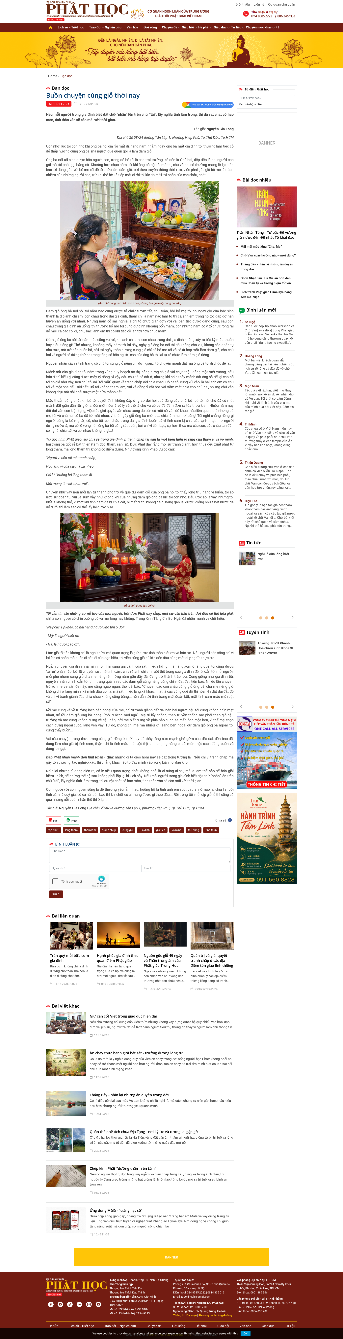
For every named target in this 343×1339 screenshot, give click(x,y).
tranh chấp (109, 830)
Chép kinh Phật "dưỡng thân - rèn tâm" (123, 1168)
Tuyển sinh (257, 632)
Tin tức (253, 543)
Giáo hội (188, 27)
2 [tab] (267, 618)
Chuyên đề (169, 27)
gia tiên (160, 830)
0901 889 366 (259, 1292)
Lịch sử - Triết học (71, 27)
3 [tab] (273, 618)
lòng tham (71, 830)
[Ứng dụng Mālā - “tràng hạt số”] (67, 1223)
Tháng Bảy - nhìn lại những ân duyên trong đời (129, 1094)
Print (73, 820)
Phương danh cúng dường (215, 1315)
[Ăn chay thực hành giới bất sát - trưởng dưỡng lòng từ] (67, 1066)
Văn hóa (132, 27)
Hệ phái (203, 27)
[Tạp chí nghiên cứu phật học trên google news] (207, 105)
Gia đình (145, 830)
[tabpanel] (71, 959)
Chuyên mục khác (259, 27)
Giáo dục (220, 27)
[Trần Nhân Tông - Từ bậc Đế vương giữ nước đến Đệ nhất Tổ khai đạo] (267, 207)
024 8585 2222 (196, 1292)
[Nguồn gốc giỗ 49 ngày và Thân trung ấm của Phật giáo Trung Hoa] (165, 936)
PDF (55, 820)
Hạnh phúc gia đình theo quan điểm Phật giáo (118, 958)
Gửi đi (56, 894)
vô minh (176, 830)
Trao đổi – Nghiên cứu (105, 27)
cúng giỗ (127, 830)
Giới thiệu (242, 4)
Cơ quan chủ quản (281, 4)
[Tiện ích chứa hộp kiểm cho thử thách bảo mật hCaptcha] (79, 881)
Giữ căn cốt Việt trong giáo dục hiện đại (123, 1016)
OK (246, 1333)
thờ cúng (193, 830)
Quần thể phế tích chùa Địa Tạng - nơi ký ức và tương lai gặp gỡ (144, 1131)
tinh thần (211, 830)
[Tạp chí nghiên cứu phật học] (87, 11)
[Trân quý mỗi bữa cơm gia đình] (71, 936)
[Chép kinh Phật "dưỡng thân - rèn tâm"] (67, 1181)
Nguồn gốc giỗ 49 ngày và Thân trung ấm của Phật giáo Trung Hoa (163, 960)
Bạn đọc (66, 76)
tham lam (90, 830)
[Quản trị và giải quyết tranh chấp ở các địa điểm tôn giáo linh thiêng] (212, 936)
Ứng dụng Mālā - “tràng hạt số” (116, 1210)
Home (52, 76)
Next (292, 617)
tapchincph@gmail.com (195, 1296)
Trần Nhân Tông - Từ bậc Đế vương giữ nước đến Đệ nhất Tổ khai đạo (266, 235)
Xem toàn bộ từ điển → (252, 104)
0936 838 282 (259, 1311)
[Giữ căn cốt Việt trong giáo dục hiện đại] (67, 1026)
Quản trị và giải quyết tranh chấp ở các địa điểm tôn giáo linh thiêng (212, 960)
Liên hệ (259, 4)
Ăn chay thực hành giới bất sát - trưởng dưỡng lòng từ (136, 1053)
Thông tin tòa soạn (185, 1315)
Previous (241, 617)
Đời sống (150, 27)
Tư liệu (236, 27)
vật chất (53, 830)
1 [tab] (261, 618)
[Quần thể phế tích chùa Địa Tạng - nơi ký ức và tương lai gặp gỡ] (67, 1142)
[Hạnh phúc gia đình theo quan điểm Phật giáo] (118, 936)
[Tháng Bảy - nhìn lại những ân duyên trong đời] (67, 1105)
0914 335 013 (215, 1292)
